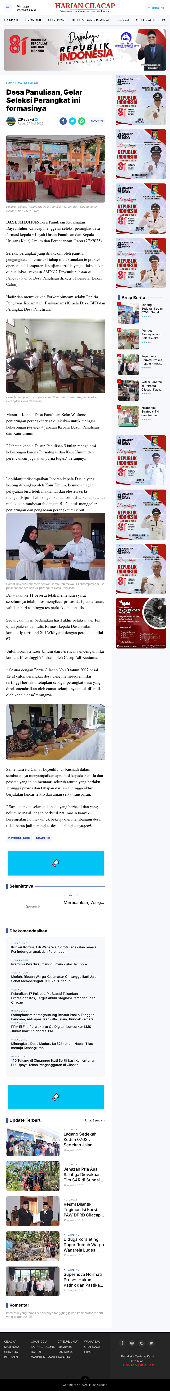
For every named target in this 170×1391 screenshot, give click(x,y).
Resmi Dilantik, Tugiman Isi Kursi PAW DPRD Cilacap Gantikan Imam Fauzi (84, 1210)
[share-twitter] (72, 121)
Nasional (123, 20)
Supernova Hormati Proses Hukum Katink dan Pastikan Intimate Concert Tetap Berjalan (83, 1280)
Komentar (96, 121)
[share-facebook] (63, 121)
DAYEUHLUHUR (19, 838)
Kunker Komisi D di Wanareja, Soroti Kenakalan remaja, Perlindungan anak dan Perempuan (54, 949)
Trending (157, 7)
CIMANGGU (39, 1341)
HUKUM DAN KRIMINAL (91, 20)
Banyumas (64, 1346)
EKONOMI (33, 20)
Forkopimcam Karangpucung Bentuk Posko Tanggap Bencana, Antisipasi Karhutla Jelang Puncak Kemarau (53, 1017)
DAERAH (11, 20)
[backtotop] (85, 1380)
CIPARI (88, 1352)
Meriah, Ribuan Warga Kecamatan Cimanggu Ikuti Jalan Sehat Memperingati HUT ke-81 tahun (54, 979)
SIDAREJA (11, 1352)
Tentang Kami (144, 1356)
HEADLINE (43, 838)
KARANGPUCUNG (43, 1346)
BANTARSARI (66, 1352)
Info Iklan (137, 1361)
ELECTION (56, 20)
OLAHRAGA (145, 20)
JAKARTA (63, 1357)
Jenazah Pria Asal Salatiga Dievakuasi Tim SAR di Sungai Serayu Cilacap (83, 1175)
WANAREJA (92, 1341)
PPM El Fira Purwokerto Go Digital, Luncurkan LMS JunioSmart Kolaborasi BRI (51, 1029)
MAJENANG (12, 1346)
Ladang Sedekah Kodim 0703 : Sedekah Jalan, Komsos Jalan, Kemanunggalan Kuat (84, 1140)
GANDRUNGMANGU (44, 1357)
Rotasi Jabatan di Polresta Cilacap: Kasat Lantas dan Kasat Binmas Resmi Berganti (151, 386)
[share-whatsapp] (81, 121)
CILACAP (72, 1129)
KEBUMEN (11, 1357)
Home (10, 82)
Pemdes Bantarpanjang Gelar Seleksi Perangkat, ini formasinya (151, 334)
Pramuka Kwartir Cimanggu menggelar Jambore (49, 964)
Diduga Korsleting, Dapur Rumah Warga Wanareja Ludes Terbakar (84, 1245)
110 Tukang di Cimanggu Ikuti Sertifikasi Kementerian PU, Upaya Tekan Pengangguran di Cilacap (53, 1062)
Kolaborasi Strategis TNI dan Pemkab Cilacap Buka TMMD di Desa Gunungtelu (151, 411)
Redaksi (126, 1356)
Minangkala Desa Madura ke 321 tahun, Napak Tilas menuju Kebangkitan (52, 1046)
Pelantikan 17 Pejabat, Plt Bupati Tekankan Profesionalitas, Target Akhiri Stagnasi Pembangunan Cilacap (53, 998)
